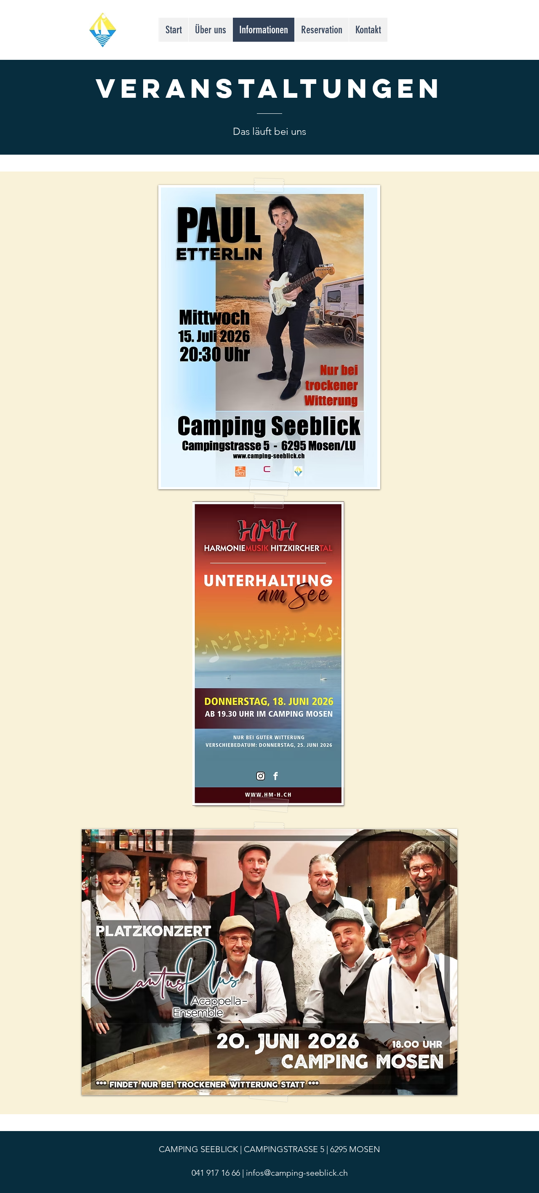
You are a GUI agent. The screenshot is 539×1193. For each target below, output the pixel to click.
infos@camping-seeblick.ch (297, 1173)
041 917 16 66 (216, 1173)
